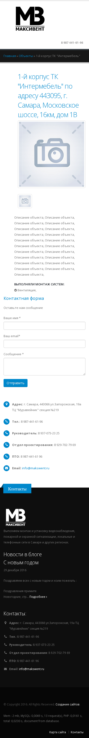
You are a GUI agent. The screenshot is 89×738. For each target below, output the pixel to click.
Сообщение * (14, 354)
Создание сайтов (68, 704)
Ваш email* (12, 336)
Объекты (26, 56)
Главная (10, 56)
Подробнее (37, 597)
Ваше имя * (12, 318)
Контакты (77, 732)
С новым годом (21, 562)
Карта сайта (57, 732)
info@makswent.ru (35, 468)
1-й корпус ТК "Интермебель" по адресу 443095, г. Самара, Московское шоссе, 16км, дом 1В (48, 95)
